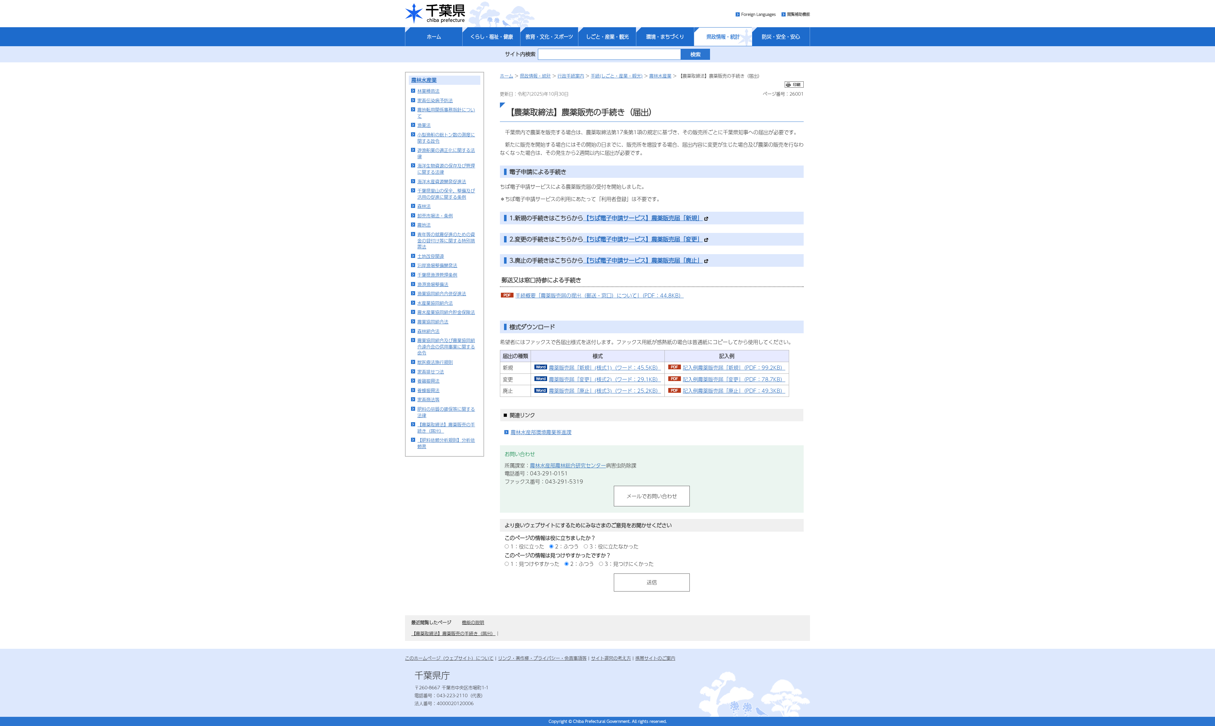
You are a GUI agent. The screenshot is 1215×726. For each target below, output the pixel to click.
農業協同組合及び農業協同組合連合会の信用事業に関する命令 (446, 346)
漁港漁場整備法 (432, 284)
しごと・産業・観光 (607, 37)
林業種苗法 (428, 90)
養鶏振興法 (428, 380)
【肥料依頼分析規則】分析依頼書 (446, 443)
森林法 (424, 206)
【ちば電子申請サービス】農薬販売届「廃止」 (643, 260)
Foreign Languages (758, 14)
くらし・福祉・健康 (491, 37)
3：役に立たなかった (614, 546)
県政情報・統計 (723, 37)
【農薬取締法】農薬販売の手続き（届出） (446, 427)
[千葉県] (435, 13)
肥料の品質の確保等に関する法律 (446, 412)
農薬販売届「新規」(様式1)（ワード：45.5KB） (605, 368)
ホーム (434, 37)
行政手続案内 (571, 75)
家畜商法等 (428, 399)
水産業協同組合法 (435, 302)
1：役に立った (527, 546)
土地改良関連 (430, 256)
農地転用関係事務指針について (446, 112)
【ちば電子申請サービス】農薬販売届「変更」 (643, 239)
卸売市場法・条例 (435, 215)
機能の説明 (473, 622)
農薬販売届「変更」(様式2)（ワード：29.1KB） (605, 379)
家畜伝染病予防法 (435, 100)
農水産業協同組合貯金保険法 (446, 312)
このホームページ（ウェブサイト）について (449, 657)
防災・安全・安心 (781, 37)
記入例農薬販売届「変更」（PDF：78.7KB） (734, 379)
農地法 (424, 224)
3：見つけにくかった (629, 564)
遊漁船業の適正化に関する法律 (446, 153)
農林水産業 (424, 80)
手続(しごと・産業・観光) (617, 75)
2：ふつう (567, 546)
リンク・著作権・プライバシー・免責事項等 (542, 657)
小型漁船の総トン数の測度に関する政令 (446, 137)
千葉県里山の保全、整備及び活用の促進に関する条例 (446, 193)
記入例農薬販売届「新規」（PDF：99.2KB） (734, 368)
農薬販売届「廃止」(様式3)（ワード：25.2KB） (605, 391)
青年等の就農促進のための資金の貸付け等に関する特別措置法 (446, 240)
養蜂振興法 (428, 390)
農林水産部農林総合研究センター (568, 465)
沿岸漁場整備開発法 (437, 265)
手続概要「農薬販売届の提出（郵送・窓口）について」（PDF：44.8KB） (599, 295)
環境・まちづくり (665, 37)
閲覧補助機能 (798, 14)
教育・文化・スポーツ (549, 37)
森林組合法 (428, 331)
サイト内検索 (520, 54)
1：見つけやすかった (534, 564)
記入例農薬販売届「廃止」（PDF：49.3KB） (734, 391)
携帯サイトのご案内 (655, 657)
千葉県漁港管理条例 (437, 274)
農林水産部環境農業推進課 (541, 432)
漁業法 (424, 125)
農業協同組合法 (432, 321)
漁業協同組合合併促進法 (441, 293)
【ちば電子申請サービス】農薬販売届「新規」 (643, 217)
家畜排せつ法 (430, 371)
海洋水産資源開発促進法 (441, 181)
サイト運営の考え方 (611, 657)
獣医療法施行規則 (435, 362)
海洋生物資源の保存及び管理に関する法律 (446, 168)
